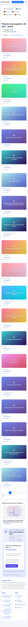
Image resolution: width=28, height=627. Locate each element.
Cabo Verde (17, 11)
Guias (4, 593)
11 (5, 495)
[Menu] (25, 2)
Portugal (19, 14)
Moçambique (9, 14)
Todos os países (10, 8)
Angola (8, 11)
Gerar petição (13, 566)
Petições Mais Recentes (16, 35)
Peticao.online (5, 2)
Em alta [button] (5, 35)
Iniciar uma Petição (17, 2)
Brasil (19, 8)
